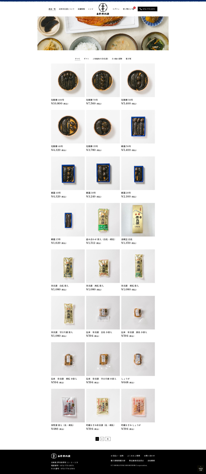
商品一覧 (52, 9)
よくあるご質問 (133, 455)
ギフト (86, 58)
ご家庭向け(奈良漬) (100, 58)
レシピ (90, 9)
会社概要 (151, 460)
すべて (77, 58)
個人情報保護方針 (118, 460)
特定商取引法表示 (136, 460)
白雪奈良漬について (67, 9)
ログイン (116, 9)
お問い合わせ (149, 455)
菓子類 (128, 58)
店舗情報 (81, 9)
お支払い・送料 (117, 455)
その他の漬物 (117, 58)
